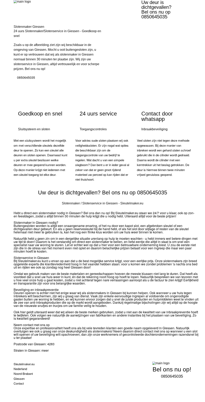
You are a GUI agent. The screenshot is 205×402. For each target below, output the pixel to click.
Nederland (20, 369)
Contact (19, 383)
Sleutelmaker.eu (24, 364)
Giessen (19, 378)
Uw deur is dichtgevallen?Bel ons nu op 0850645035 (156, 9)
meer (45, 350)
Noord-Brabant (23, 373)
